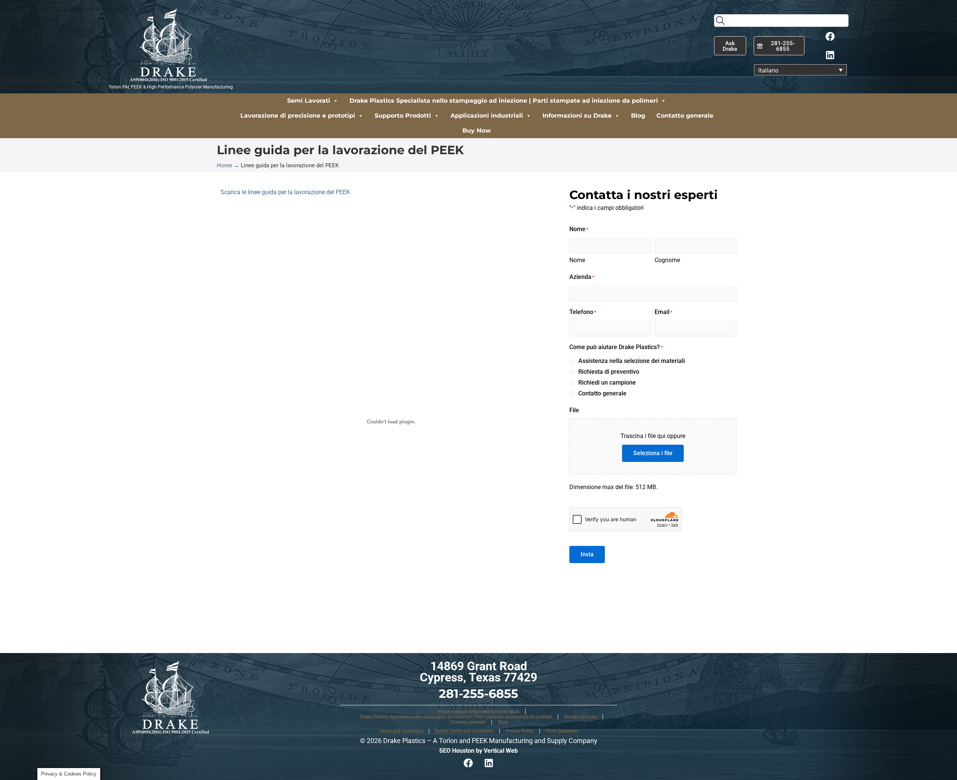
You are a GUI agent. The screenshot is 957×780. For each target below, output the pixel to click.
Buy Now (476, 130)
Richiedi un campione (607, 382)
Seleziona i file (653, 453)
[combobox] (781, 20)
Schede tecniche (580, 717)
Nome (577, 260)
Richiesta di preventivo (608, 371)
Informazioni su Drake (577, 115)
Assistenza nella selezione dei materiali (631, 360)
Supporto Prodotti (403, 115)
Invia (587, 554)
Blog (638, 115)
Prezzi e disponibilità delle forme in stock (478, 711)
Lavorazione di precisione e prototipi (297, 115)
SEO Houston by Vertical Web (478, 750)
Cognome (667, 260)
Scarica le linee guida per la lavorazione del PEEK (285, 192)
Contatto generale (684, 115)
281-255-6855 (478, 693)
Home (224, 165)
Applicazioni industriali (486, 115)
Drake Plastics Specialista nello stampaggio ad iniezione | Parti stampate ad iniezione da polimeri (504, 100)
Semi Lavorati (308, 100)
